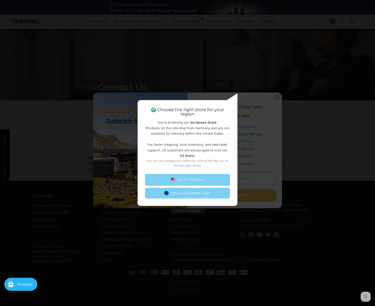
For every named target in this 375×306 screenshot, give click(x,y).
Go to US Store (191, 180)
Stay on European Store (191, 193)
